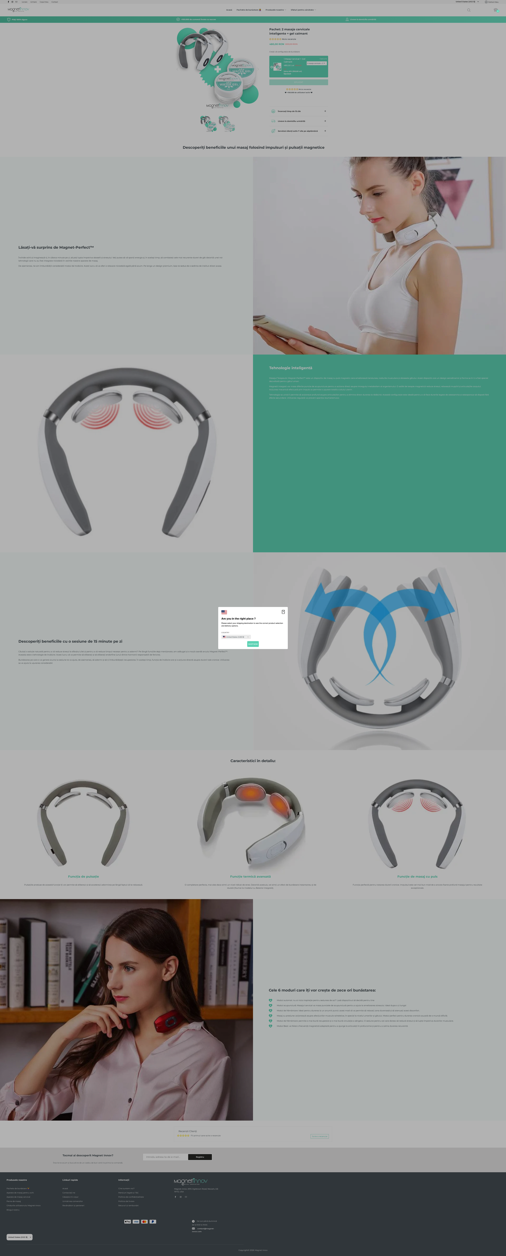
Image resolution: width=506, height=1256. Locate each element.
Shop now (253, 644)
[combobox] (233, 637)
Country (225, 633)
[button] (283, 612)
